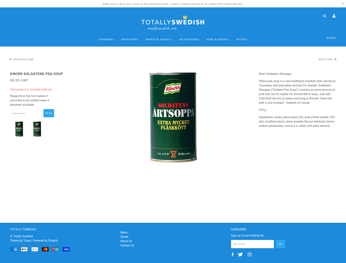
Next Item (326, 59)
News (123, 232)
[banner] (173, 23)
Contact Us (127, 245)
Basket (332, 38)
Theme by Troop (20, 240)
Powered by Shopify (45, 240)
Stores (124, 236)
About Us (126, 241)
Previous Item (23, 59)
